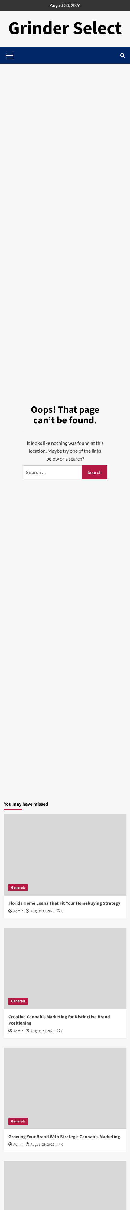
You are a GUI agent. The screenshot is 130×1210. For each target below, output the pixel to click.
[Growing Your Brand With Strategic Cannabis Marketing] (65, 1088)
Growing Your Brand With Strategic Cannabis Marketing (64, 1137)
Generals (18, 887)
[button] (122, 55)
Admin (18, 911)
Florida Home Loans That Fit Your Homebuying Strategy (64, 903)
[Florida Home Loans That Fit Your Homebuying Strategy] (65, 855)
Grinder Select (65, 28)
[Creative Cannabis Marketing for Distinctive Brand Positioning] (65, 968)
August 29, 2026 (42, 1031)
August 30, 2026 (42, 911)
